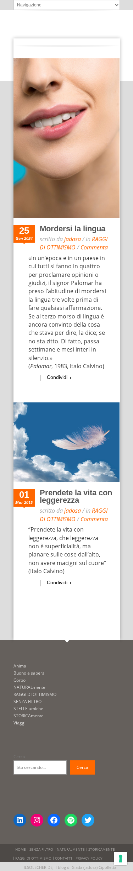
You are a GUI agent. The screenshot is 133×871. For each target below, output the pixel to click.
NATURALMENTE (71, 849)
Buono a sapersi (29, 673)
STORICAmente (28, 716)
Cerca (19, 757)
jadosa (72, 239)
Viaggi (19, 723)
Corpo (19, 680)
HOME (20, 849)
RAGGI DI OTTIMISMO (73, 243)
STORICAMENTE (101, 849)
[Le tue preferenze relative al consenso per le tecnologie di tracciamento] (120, 858)
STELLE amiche (28, 709)
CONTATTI (63, 858)
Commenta (94, 247)
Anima (19, 666)
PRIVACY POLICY (89, 858)
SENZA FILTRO (27, 701)
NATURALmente (29, 687)
